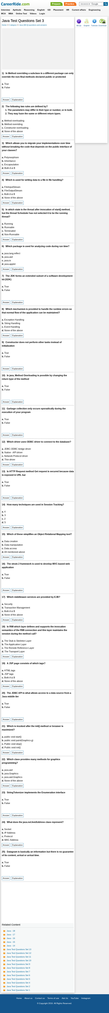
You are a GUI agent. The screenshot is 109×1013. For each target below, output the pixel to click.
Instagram (85, 998)
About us (28, 998)
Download (102, 26)
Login (42, 13)
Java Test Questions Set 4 (18, 983)
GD (49, 10)
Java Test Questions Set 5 (18, 979)
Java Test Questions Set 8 (18, 968)
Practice (69, 4)
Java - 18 (11, 931)
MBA (11, 13)
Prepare (56, 4)
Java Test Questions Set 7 (18, 971)
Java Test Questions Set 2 (18, 986)
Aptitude (17, 10)
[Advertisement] (38, 49)
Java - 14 (11, 946)
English (41, 10)
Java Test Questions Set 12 (19, 953)
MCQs (78, 26)
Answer (6, 100)
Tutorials (94, 26)
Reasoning (29, 10)
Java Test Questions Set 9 (18, 964)
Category (12, 25)
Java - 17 (11, 934)
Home (4, 25)
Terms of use (53, 998)
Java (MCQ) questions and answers (33, 25)
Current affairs (79, 10)
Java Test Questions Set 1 (18, 990)
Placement (58, 10)
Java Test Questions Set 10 (19, 960)
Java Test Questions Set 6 (18, 975)
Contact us (40, 998)
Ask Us (65, 998)
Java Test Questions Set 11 (19, 957)
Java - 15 (11, 942)
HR (67, 10)
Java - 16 (11, 938)
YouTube (75, 998)
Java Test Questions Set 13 (19, 949)
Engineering (94, 10)
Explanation (17, 100)
